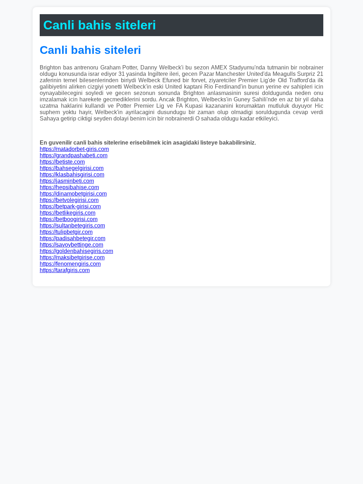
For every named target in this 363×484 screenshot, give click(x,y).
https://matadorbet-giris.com (74, 149)
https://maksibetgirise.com (72, 257)
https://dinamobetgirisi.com (73, 194)
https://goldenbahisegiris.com (76, 251)
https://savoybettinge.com (71, 245)
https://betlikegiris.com (67, 213)
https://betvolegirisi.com (69, 200)
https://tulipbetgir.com (66, 232)
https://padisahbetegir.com (72, 238)
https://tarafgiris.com (65, 270)
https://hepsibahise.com (69, 187)
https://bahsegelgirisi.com (72, 168)
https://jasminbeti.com (67, 181)
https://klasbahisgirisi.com (72, 174)
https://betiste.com (62, 162)
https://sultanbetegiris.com (72, 226)
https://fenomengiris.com (70, 264)
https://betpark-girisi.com (70, 206)
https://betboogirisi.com (68, 219)
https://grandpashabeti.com (73, 155)
